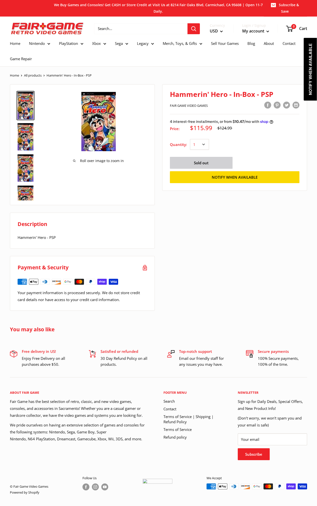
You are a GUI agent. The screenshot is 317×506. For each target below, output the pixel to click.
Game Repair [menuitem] (21, 58)
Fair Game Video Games (189, 105)
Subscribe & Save (289, 8)
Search (169, 401)
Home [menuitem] (15, 43)
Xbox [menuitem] (96, 43)
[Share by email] (295, 105)
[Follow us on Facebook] (85, 486)
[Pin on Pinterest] (277, 105)
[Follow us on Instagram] (95, 486)
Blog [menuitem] (251, 43)
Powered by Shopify (24, 492)
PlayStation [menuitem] (68, 43)
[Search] (193, 28)
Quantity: (178, 144)
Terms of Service (177, 429)
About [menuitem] (269, 43)
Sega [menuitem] (119, 43)
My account (253, 31)
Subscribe (253, 454)
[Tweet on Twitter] (286, 105)
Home (14, 75)
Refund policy (175, 437)
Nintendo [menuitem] (37, 43)
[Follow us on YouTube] (104, 486)
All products (33, 75)
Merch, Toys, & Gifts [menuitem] (180, 43)
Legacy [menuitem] (143, 43)
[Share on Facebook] (267, 105)
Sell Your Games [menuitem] (225, 43)
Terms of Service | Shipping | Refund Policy (188, 419)
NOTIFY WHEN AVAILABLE (235, 177)
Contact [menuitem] (289, 43)
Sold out (201, 162)
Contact (169, 408)
